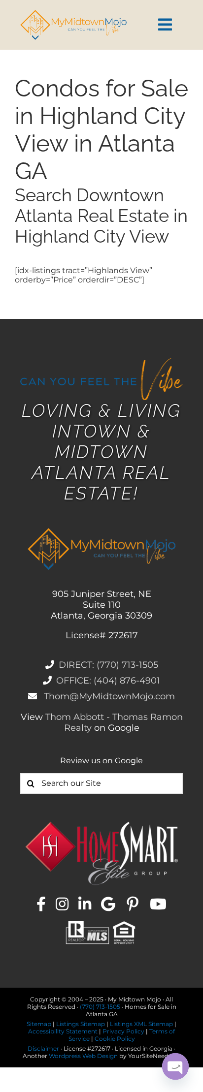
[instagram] (62, 904)
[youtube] (158, 904)
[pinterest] (132, 904)
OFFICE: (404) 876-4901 (108, 680)
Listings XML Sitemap (141, 1024)
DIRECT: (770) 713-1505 (108, 664)
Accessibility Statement (63, 1031)
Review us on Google (101, 760)
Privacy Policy (123, 1031)
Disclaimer (43, 1048)
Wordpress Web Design (83, 1056)
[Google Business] (108, 904)
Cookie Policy (115, 1038)
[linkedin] (84, 904)
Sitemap (39, 1024)
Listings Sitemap (80, 1024)
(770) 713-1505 (100, 1006)
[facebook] (41, 904)
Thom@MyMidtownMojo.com (108, 696)
